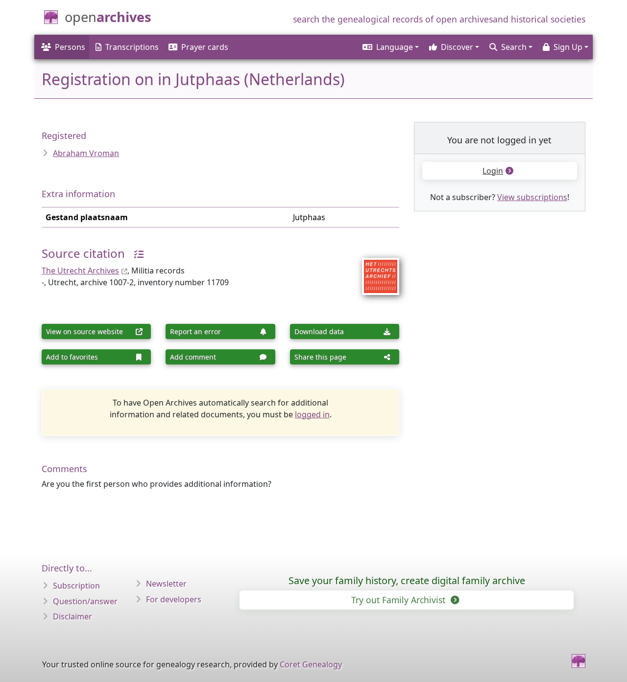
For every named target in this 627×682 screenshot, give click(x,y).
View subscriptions (532, 197)
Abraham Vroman (86, 153)
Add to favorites (72, 357)
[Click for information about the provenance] (135, 253)
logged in (312, 414)
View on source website (84, 331)
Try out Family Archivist (399, 600)
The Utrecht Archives (80, 270)
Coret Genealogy (311, 664)
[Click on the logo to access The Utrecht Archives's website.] (374, 270)
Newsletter (166, 583)
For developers (173, 599)
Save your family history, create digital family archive (407, 580)
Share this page (320, 357)
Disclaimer (72, 616)
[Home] (578, 661)
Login (492, 170)
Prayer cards (204, 47)
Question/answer (85, 601)
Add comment (193, 357)
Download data (319, 331)
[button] (390, 47)
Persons (70, 47)
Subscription (76, 585)
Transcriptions (132, 47)
